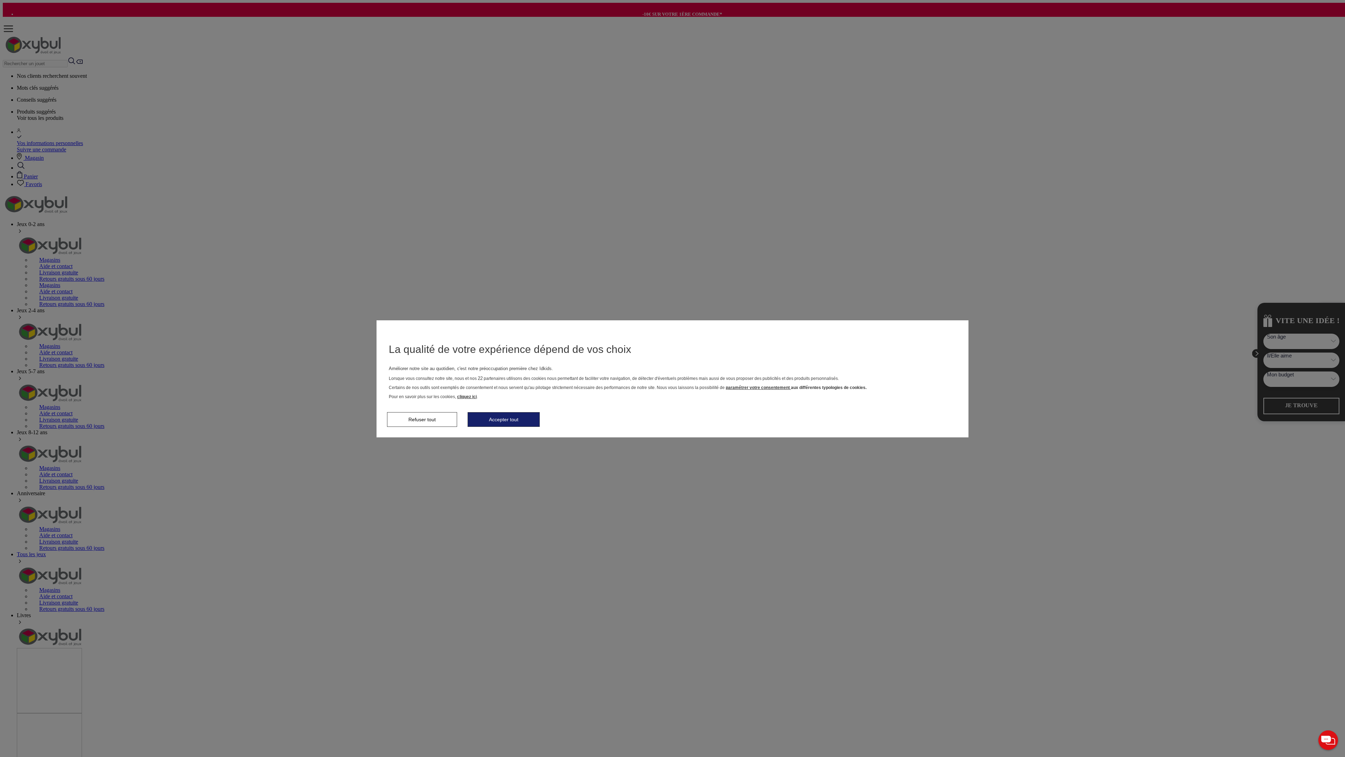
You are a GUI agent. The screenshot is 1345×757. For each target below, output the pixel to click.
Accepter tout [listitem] (503, 419)
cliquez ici (467, 396)
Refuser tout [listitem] (422, 419)
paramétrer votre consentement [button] (758, 387)
